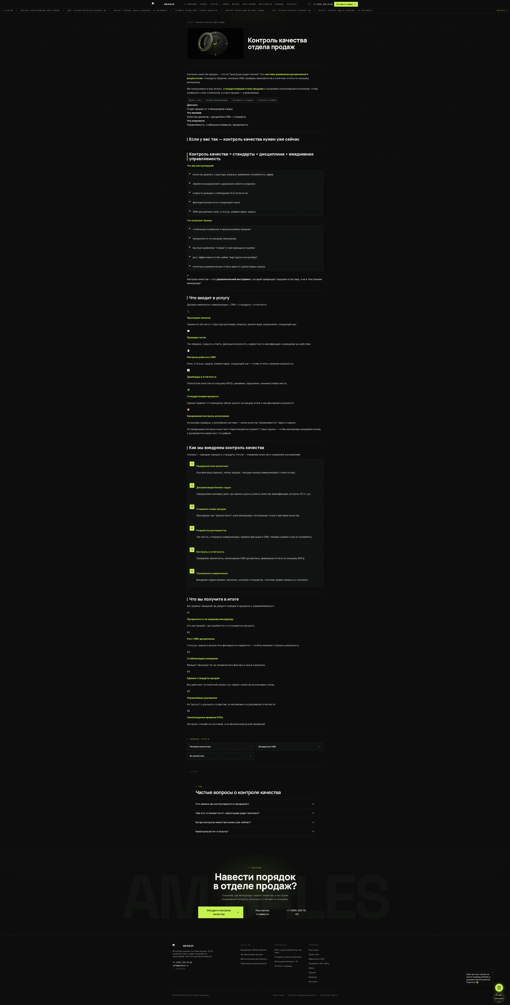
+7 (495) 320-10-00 (322, 4)
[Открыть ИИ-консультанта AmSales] (499, 997)
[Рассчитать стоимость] (499, 987)
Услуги (190, 22)
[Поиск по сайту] (309, 4)
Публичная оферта (328, 995)
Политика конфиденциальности (302, 995)
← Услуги (192, 772)
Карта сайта (278, 995)
